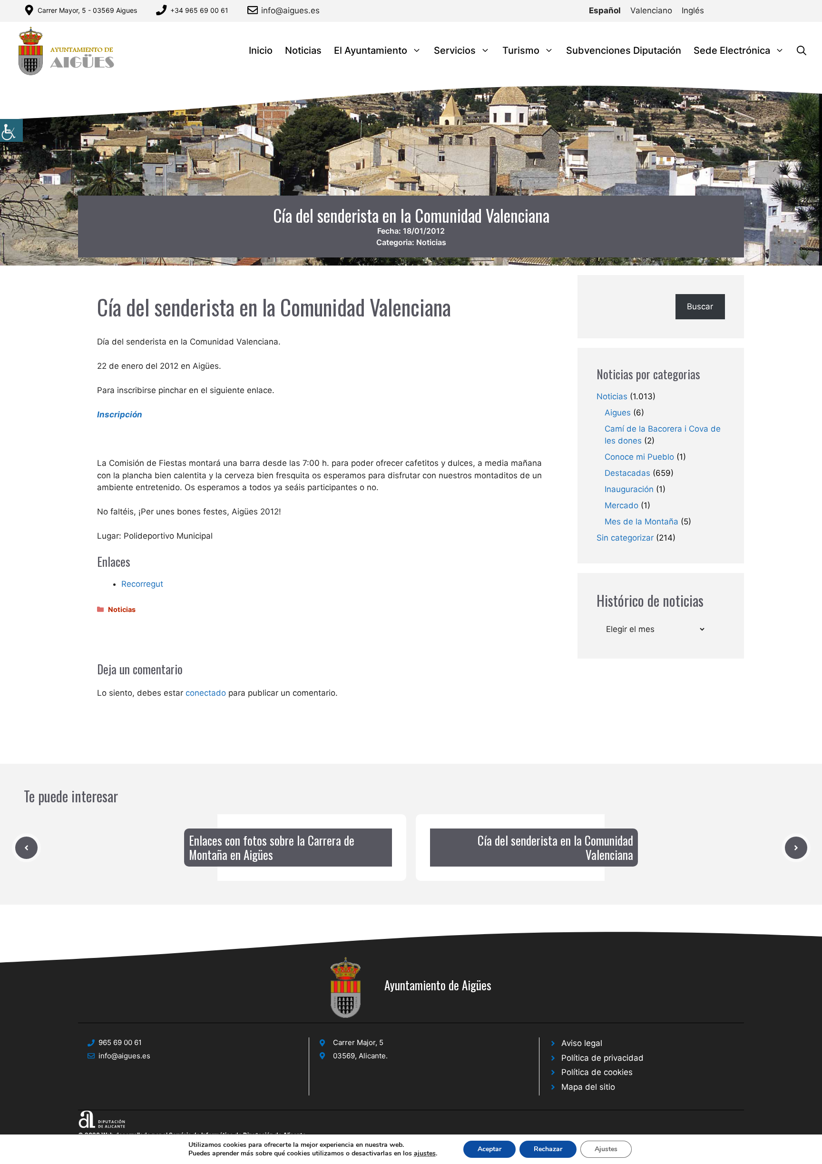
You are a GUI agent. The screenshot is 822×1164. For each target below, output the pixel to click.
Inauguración (629, 489)
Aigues (618, 412)
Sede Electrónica (732, 50)
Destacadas (627, 473)
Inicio (261, 50)
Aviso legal (581, 1043)
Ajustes (606, 1149)
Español (605, 10)
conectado (206, 693)
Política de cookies (597, 1072)
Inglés (693, 10)
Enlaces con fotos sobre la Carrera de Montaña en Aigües (271, 847)
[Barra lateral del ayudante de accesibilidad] (11, 130)
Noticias (303, 50)
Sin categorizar (625, 538)
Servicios (455, 50)
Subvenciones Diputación (623, 50)
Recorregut (142, 584)
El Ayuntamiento (370, 50)
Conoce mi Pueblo (639, 457)
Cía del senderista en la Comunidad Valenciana (555, 847)
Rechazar (548, 1149)
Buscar (700, 306)
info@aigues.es (290, 10)
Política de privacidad (602, 1058)
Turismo (520, 50)
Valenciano (651, 10)
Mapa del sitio (588, 1087)
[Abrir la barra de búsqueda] (801, 51)
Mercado (621, 505)
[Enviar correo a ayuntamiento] (254, 10)
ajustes (425, 1153)
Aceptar (489, 1149)
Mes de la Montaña (641, 521)
